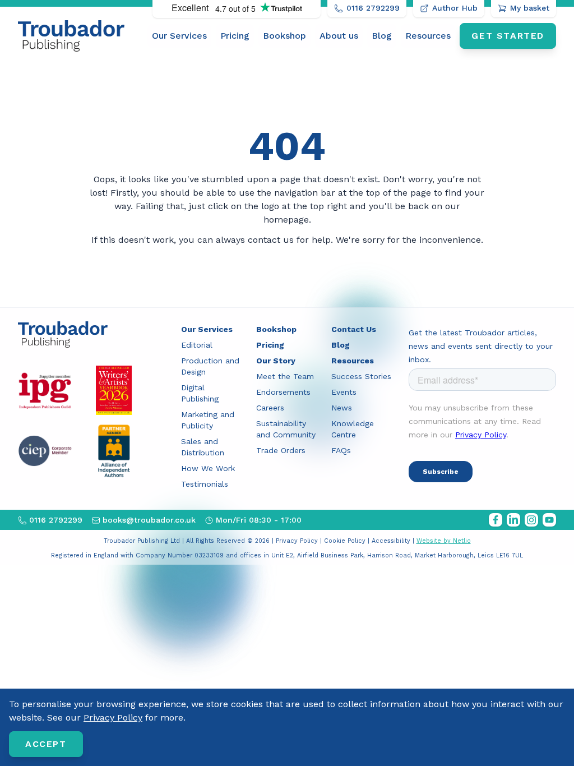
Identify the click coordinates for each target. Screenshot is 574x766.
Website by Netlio (443, 540)
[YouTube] (549, 520)
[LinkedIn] (513, 520)
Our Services (179, 35)
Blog (382, 35)
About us (339, 35)
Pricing (234, 35)
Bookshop (284, 35)
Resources (428, 35)
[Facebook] (495, 520)
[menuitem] (179, 36)
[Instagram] (531, 520)
